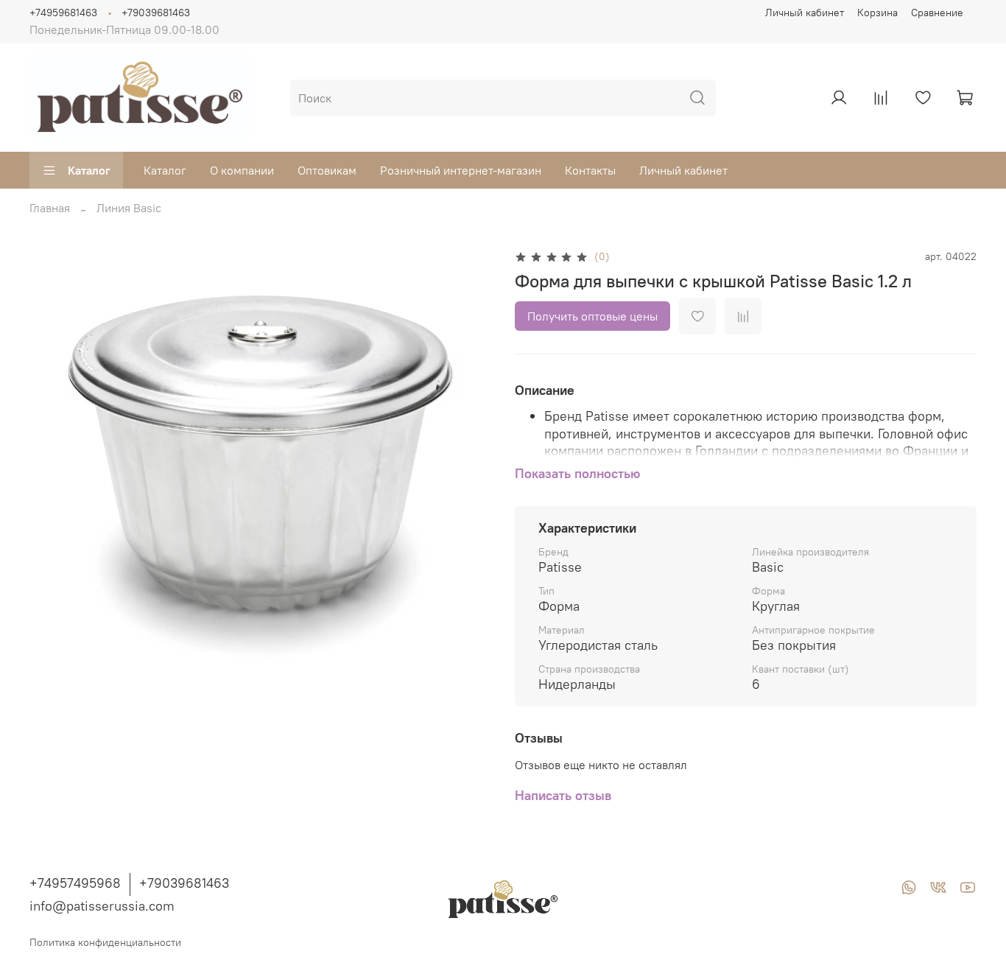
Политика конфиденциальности (105, 942)
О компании (242, 170)
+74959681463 (63, 12)
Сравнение (937, 12)
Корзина (877, 12)
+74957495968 (75, 882)
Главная (49, 207)
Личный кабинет (804, 12)
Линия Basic (128, 207)
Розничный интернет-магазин (460, 170)
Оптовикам (327, 170)
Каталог (89, 170)
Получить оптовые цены (592, 316)
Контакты (590, 170)
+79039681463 (156, 12)
